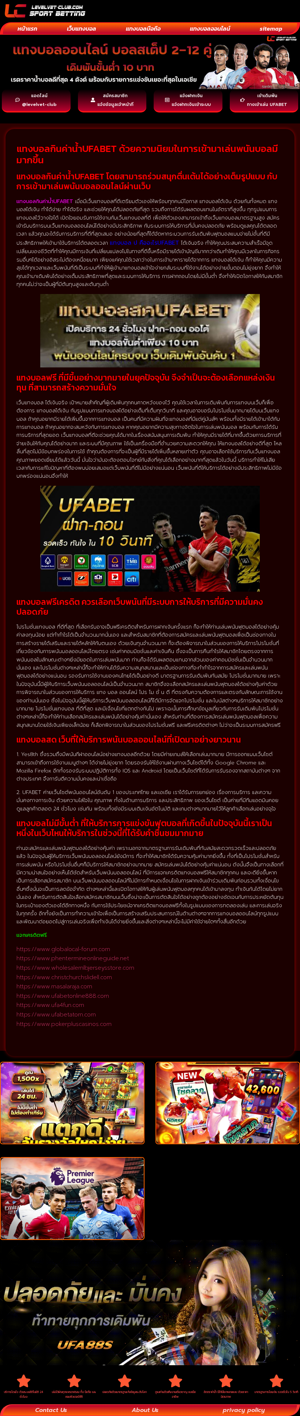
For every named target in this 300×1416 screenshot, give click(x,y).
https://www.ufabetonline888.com (62, 996)
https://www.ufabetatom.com (56, 1014)
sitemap (271, 28)
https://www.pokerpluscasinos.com (64, 1024)
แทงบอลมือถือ (143, 28)
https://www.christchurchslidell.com (64, 977)
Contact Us (51, 1410)
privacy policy (244, 1410)
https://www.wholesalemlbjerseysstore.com (75, 967)
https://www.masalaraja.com (54, 986)
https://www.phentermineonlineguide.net (72, 958)
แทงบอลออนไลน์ (210, 28)
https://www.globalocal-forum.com (63, 949)
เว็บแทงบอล (81, 28)
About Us (145, 1410)
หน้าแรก (27, 28)
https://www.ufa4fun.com (50, 1005)
